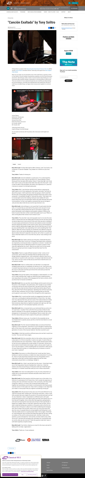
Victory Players (19, 70)
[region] (21, 466)
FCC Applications (65, 462)
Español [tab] (19, 164)
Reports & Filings (50, 470)
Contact (48, 467)
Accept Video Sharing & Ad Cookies (10, 474)
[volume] (12, 8)
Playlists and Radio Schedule (68, 37)
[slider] (13, 8)
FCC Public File (64, 465)
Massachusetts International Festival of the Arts (37, 68)
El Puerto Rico (10, 18)
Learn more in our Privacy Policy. (27, 471)
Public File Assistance (66, 467)
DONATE (68, 53)
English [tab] (14, 164)
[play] (8, 8)
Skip (22, 474)
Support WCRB (68, 51)
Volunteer (48, 462)
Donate (75, 3)
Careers (48, 465)
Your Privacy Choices (32, 474)
